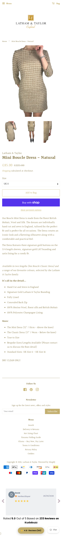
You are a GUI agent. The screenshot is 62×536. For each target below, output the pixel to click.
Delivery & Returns (31, 429)
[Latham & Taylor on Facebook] (25, 390)
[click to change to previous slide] (3, 502)
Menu (9, 3)
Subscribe (52, 411)
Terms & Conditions (31, 445)
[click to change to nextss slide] (59, 502)
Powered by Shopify (46, 462)
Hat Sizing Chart (31, 433)
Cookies (31, 453)
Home (4, 41)
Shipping (6, 171)
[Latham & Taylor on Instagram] (37, 390)
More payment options (31, 210)
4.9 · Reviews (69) (32, 530)
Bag (58, 3)
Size (4, 178)
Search (31, 425)
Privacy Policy (31, 449)
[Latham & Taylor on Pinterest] (31, 390)
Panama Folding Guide (31, 437)
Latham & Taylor (30, 462)
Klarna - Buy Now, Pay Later (31, 441)
